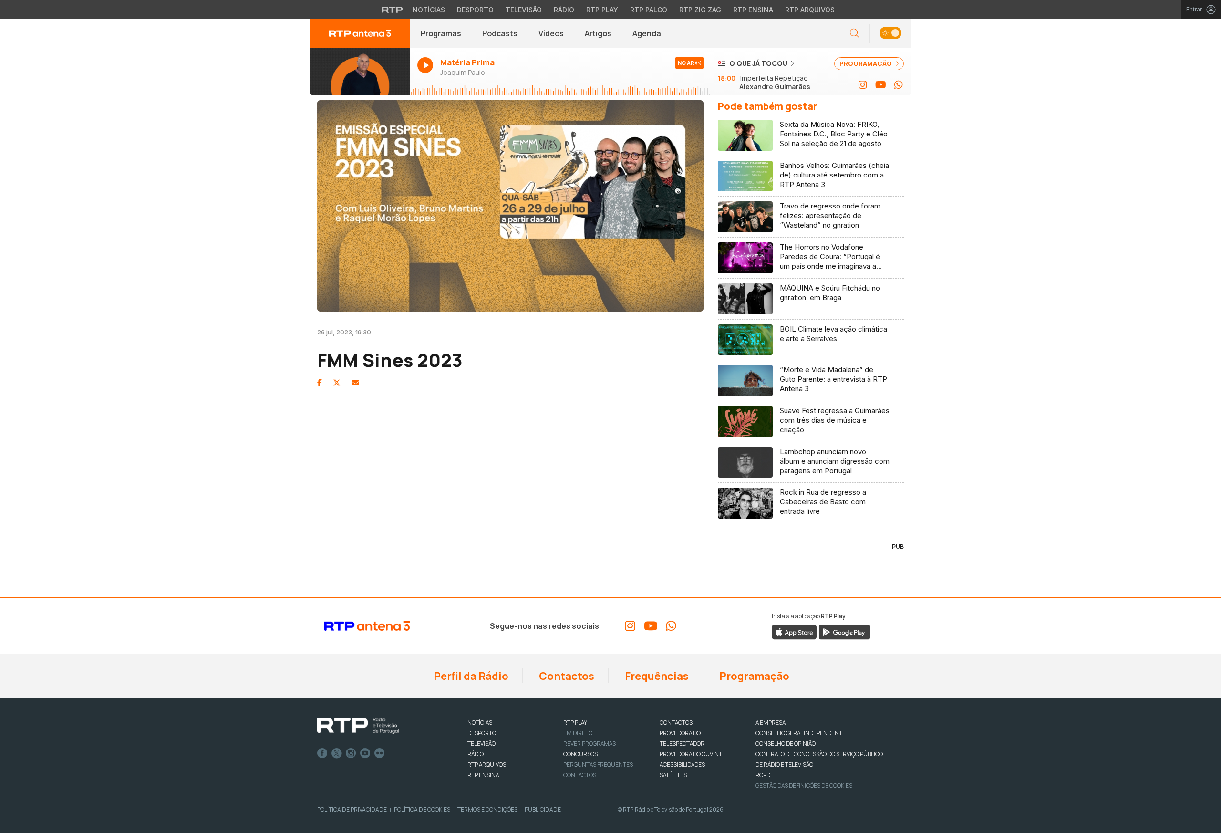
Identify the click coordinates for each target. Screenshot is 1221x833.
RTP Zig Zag (700, 10)
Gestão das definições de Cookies (803, 785)
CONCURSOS (580, 754)
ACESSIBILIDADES (682, 764)
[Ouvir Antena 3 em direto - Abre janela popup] (360, 71)
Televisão (524, 10)
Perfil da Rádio (470, 676)
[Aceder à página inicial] (360, 33)
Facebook (322, 753)
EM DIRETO (577, 733)
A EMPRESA (770, 722)
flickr (379, 753)
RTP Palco (648, 10)
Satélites (673, 775)
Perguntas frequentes (598, 764)
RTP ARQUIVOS (486, 764)
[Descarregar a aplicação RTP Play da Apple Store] (794, 631)
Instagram (351, 753)
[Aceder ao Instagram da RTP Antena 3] (863, 85)
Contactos (565, 676)
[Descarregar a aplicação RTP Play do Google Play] (844, 631)
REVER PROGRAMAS (589, 743)
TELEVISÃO (481, 743)
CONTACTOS (676, 722)
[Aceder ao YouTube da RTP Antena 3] (880, 85)
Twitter (336, 753)
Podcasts (499, 33)
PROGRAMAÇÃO (866, 63)
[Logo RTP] (358, 726)
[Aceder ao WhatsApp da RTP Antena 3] (898, 85)
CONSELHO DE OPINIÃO (785, 743)
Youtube (365, 753)
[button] (890, 33)
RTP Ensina (753, 10)
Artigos (598, 33)
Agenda (646, 33)
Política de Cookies (422, 809)
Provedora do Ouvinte (692, 754)
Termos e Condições (487, 809)
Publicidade (543, 809)
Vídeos (551, 33)
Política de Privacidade (352, 809)
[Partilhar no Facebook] (319, 382)
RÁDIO (475, 754)
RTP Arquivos (810, 10)
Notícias (429, 10)
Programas (441, 33)
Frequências (656, 676)
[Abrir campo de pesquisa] (854, 33)
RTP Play (602, 10)
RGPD (762, 775)
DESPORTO (481, 733)
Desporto (475, 10)
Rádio (564, 10)
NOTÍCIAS (479, 722)
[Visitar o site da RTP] (392, 9)
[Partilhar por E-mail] (355, 382)
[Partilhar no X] (337, 382)
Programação (753, 676)
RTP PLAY (575, 722)
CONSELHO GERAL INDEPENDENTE (800, 733)
